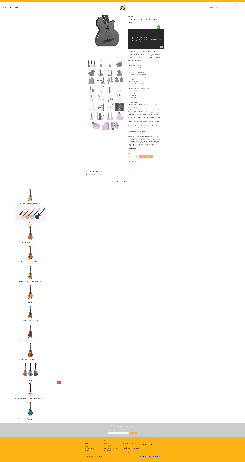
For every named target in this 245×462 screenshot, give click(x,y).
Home (3, 7)
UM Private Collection (15, 7)
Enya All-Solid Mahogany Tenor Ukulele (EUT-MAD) (30, 291)
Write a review (98, 174)
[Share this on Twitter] (129, 161)
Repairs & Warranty (107, 446)
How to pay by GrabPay (108, 450)
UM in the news (87, 446)
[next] (124, 36)
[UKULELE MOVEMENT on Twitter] (2, 3)
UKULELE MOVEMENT (92, 456)
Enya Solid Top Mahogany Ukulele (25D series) (30, 193)
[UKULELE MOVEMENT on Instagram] (10, 3)
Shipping (105, 443)
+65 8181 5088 (15, 3)
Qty (129, 153)
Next (158, 13)
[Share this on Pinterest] (136, 161)
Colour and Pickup (132, 148)
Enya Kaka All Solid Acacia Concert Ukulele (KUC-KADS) (30, 330)
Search (212, 7)
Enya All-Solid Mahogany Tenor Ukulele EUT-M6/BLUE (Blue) (30, 408)
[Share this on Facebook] (132, 161)
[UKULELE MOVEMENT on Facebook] (4, 3)
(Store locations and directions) (131, 444)
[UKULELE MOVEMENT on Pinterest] (8, 3)
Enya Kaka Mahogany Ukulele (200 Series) (30, 252)
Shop (6, 7)
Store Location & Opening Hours (90, 448)
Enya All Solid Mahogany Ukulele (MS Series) (30, 232)
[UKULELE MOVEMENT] (122, 7)
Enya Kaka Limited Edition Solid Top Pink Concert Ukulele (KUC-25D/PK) (30, 389)
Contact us (87, 450)
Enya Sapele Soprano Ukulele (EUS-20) (30, 311)
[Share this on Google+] (139, 161)
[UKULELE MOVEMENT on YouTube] (6, 3)
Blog (208, 7)
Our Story (86, 443)
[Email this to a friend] (142, 161)
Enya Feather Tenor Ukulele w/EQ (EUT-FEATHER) (30, 369)
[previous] (87, 36)
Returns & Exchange (107, 445)
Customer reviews (88, 445)
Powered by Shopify (99, 456)
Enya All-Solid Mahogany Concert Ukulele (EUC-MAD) (30, 272)
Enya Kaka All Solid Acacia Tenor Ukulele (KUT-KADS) (30, 350)
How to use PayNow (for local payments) (111, 448)
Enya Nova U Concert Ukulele (30, 213)
